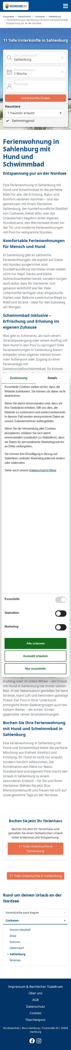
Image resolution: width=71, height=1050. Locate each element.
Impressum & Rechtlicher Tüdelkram (35, 986)
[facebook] (32, 1040)
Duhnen (15, 942)
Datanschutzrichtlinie (42, 470)
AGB (35, 1000)
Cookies (35, 1013)
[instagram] (39, 1040)
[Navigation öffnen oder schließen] (65, 6)
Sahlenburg (17, 954)
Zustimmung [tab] (18, 378)
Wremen (15, 960)
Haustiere (12, 106)
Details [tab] (52, 378)
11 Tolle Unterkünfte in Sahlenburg (36, 848)
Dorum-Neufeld (20, 930)
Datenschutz (35, 1006)
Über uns (35, 993)
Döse (13, 936)
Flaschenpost (35, 1020)
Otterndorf (17, 948)
